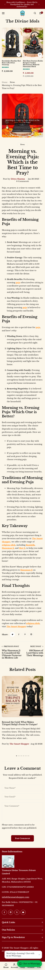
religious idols (9, 545)
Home (5, 82)
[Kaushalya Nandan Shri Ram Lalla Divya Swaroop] (12, 43)
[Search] (35, 13)
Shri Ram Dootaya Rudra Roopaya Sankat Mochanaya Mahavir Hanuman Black (33, 63)
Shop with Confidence (15, 2)
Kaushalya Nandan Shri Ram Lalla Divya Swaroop (11, 63)
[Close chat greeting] (39, 954)
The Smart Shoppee (16, 626)
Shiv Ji (22, 548)
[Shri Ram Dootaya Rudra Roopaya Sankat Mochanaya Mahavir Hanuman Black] (33, 43)
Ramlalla (30, 545)
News (12, 82)
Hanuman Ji (8, 548)
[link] (12, 634)
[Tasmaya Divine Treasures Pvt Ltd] (22, 13)
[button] (29, 756)
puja (18, 282)
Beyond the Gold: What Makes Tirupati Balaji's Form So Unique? (20, 723)
